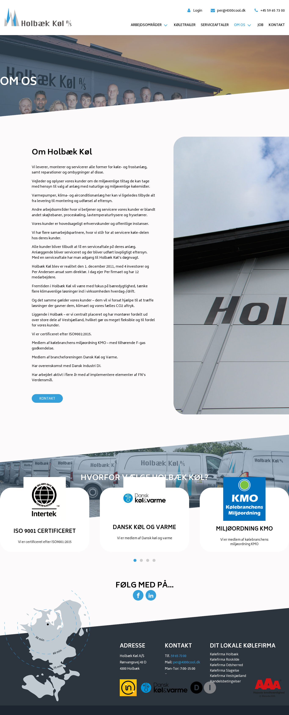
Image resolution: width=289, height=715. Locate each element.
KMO (255, 544)
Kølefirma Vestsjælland (228, 675)
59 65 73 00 (178, 656)
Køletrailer (184, 25)
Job (260, 25)
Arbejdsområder (146, 25)
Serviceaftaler (215, 25)
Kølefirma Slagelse (224, 670)
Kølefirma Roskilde (224, 659)
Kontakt (277, 25)
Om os (239, 25)
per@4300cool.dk (231, 11)
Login (197, 11)
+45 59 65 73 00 (272, 11)
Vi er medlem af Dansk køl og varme (144, 538)
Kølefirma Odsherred (226, 665)
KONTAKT (47, 399)
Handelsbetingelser (225, 681)
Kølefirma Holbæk (224, 654)
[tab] (135, 560)
